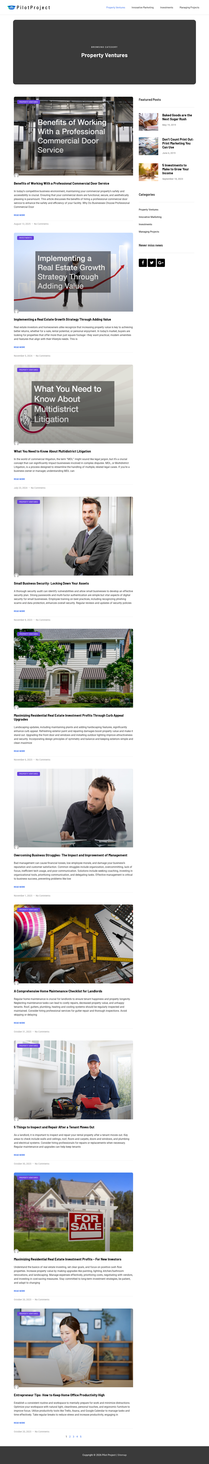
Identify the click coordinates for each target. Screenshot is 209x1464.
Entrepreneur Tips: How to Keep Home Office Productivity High (59, 1395)
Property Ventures (115, 7)
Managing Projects (189, 7)
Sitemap (122, 1455)
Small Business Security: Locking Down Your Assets (51, 583)
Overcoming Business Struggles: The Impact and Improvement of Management (70, 855)
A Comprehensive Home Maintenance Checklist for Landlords (58, 991)
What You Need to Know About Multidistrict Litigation (52, 451)
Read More (19, 215)
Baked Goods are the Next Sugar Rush (177, 117)
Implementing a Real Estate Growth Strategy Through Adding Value (62, 319)
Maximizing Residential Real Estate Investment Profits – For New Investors (67, 1259)
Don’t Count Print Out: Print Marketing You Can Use (178, 143)
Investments (166, 7)
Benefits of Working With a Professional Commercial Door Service (61, 183)
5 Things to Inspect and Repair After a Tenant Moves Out (54, 1127)
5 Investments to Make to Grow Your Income (175, 169)
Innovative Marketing (143, 7)
